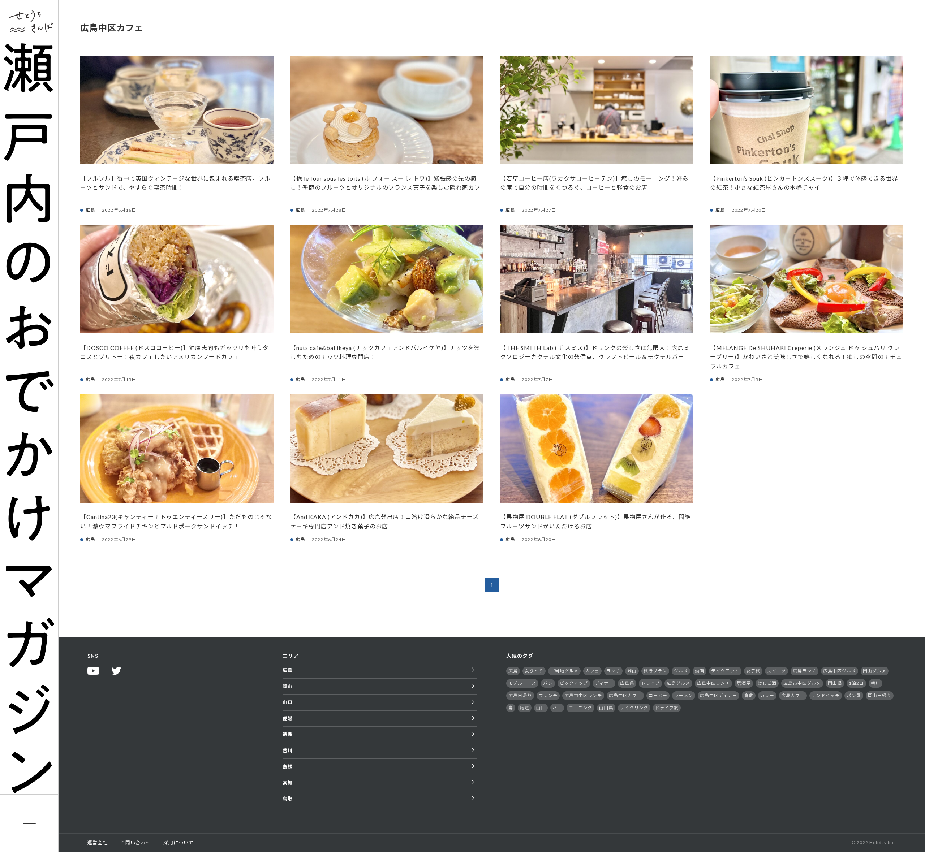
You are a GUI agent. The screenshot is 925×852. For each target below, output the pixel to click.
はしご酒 (767, 683)
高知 (288, 783)
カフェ (592, 671)
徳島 (288, 734)
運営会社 (97, 842)
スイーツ (776, 671)
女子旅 (753, 671)
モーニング (580, 707)
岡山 (288, 686)
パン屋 (854, 695)
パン (548, 683)
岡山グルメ (874, 671)
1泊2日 (856, 683)
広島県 (627, 683)
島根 (288, 766)
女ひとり (534, 671)
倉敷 (748, 695)
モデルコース (522, 683)
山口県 (606, 707)
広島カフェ (793, 695)
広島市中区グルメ (802, 683)
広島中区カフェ (625, 695)
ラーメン (683, 695)
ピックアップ (574, 683)
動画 (699, 671)
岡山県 (835, 683)
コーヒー (658, 695)
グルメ (681, 671)
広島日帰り (520, 695)
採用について (178, 842)
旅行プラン (655, 671)
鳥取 (288, 798)
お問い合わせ (135, 842)
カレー (767, 695)
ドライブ (650, 683)
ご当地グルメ (564, 671)
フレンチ (548, 695)
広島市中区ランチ (583, 695)
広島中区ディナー (718, 695)
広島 (288, 670)
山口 (288, 702)
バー (557, 707)
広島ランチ (804, 671)
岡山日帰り (879, 695)
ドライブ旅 (667, 707)
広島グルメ (678, 683)
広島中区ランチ (713, 683)
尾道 (524, 707)
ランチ (613, 671)
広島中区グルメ (839, 671)
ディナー (604, 683)
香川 (288, 750)
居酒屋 (744, 683)
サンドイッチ (826, 695)
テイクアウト (725, 671)
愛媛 (288, 718)
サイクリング (634, 707)
